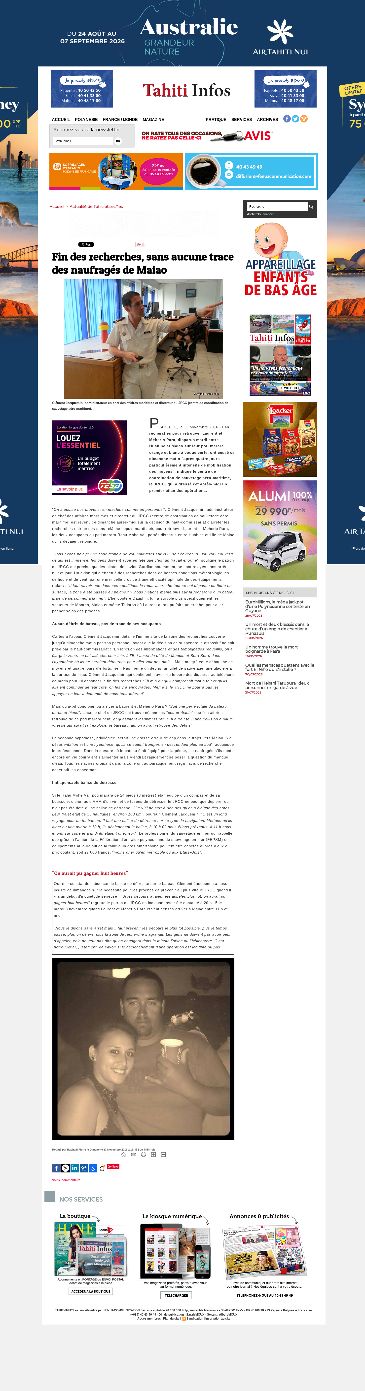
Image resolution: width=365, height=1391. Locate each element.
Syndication (194, 1318)
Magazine (153, 119)
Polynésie (86, 119)
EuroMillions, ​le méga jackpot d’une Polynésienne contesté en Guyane (277, 606)
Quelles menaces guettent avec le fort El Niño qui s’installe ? (279, 667)
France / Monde (120, 119)
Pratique (216, 119)
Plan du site (171, 1318)
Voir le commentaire (66, 1180)
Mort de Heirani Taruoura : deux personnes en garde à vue (277, 685)
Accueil (61, 119)
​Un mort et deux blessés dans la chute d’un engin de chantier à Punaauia (277, 629)
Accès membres (149, 1318)
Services (241, 119)
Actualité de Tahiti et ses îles (96, 206)
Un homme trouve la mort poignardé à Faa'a (271, 649)
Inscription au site (217, 1318)
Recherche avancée (260, 214)
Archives (267, 119)
